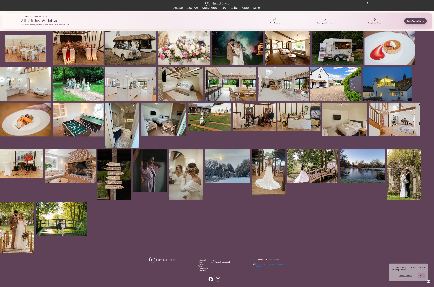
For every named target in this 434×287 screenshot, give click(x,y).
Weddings (177, 7)
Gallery (234, 7)
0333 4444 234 (274, 259)
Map (224, 7)
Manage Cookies (405, 276)
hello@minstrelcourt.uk (220, 262)
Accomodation (209, 7)
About (256, 7)
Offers (245, 7)
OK (421, 276)
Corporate (192, 7)
